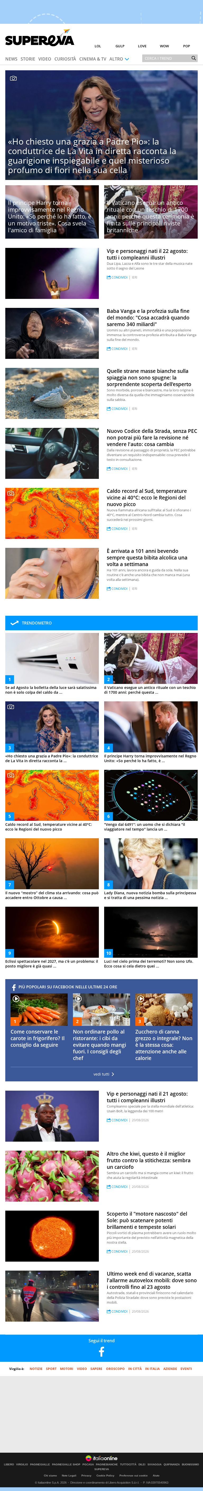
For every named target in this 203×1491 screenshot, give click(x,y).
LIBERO (9, 1464)
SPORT (51, 1369)
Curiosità (65, 59)
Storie (28, 59)
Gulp (120, 46)
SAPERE (96, 1369)
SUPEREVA (101, 1469)
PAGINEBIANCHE (107, 1464)
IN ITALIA (152, 1369)
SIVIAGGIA (154, 1464)
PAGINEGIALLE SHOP (66, 1464)
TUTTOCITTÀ (128, 1464)
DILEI (142, 1464)
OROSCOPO (115, 1369)
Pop (186, 46)
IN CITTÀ (135, 1369)
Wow (164, 46)
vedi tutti (101, 1074)
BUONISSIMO (190, 1464)
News (11, 59)
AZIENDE (170, 1369)
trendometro (37, 623)
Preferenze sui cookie (133, 1475)
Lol (98, 46)
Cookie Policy (105, 1475)
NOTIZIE (36, 1369)
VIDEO (82, 1369)
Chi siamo (50, 1475)
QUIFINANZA (172, 1464)
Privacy (86, 1475)
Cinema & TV (92, 59)
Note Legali (69, 1475)
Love (142, 46)
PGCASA (88, 1464)
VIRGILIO (22, 1464)
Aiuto (156, 1475)
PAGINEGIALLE (40, 1464)
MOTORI (66, 1369)
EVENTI (186, 1369)
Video (44, 59)
